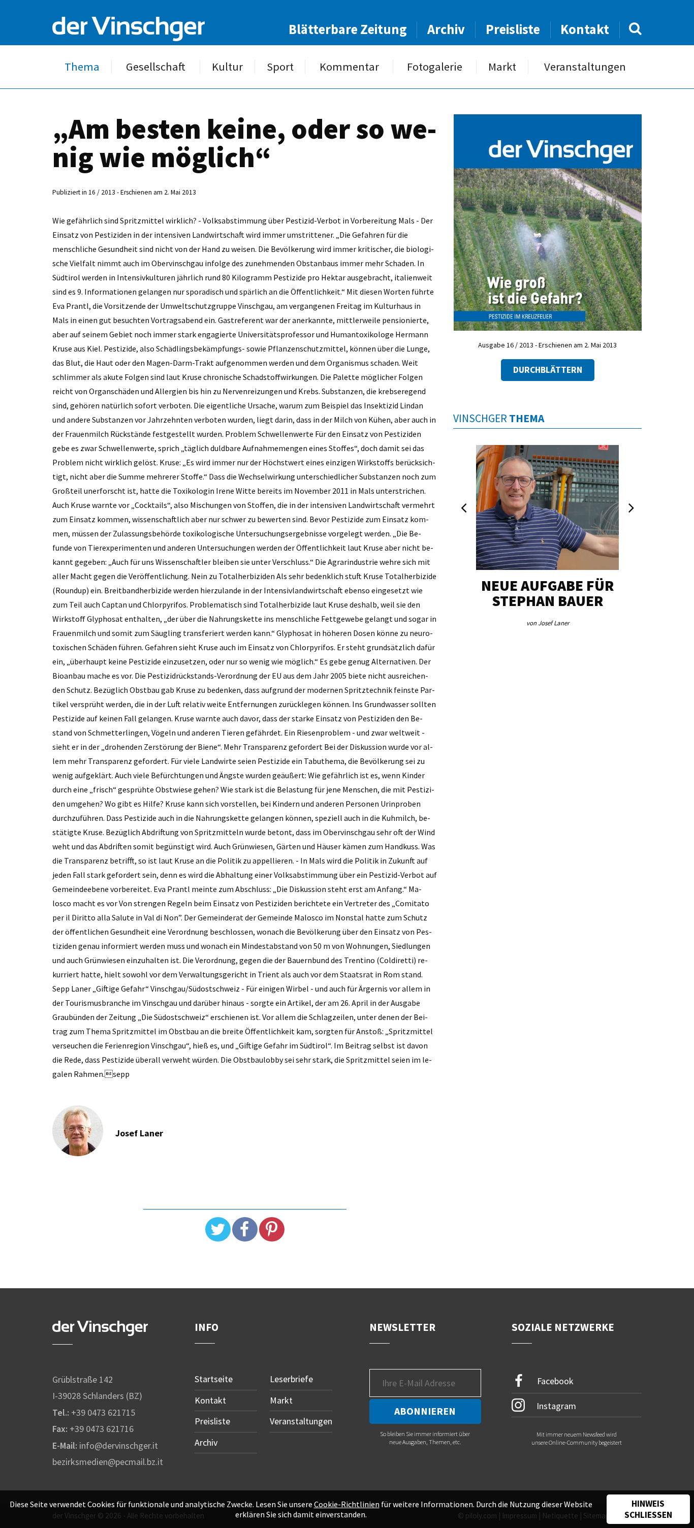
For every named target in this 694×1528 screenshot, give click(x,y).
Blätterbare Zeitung (348, 29)
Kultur (227, 67)
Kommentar (349, 67)
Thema (82, 67)
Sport (280, 67)
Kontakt (584, 29)
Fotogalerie (434, 67)
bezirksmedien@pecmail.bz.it (107, 1462)
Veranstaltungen (585, 67)
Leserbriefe (291, 1379)
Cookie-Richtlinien (347, 1504)
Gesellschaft (155, 67)
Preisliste (513, 29)
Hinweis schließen (648, 1509)
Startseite (214, 1379)
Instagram (555, 1405)
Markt (502, 67)
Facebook (554, 1381)
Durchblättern (547, 369)
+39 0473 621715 (103, 1412)
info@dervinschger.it (118, 1445)
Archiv (446, 29)
